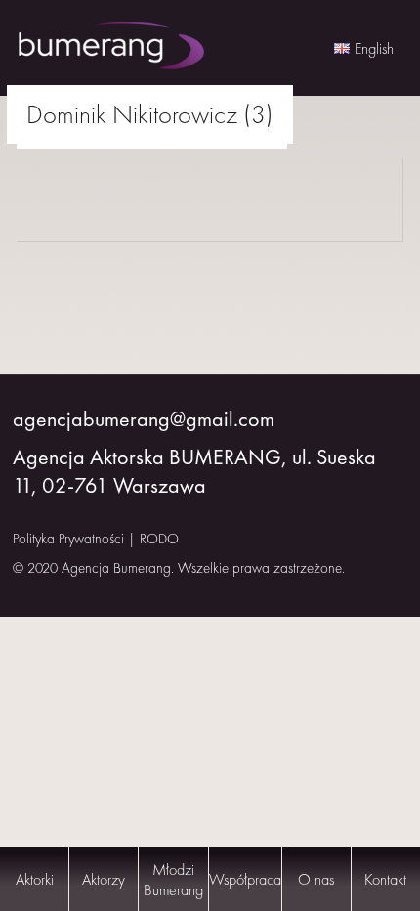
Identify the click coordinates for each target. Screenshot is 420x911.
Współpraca (245, 879)
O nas (316, 879)
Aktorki (35, 879)
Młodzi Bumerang (173, 879)
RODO (159, 538)
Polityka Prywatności (68, 538)
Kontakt (385, 879)
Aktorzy (103, 879)
